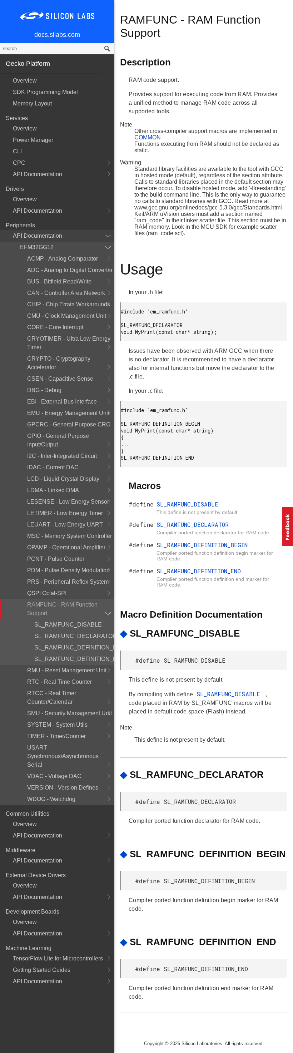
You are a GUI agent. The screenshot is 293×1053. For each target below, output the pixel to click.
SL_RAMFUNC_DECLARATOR (74, 636)
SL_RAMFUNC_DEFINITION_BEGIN (74, 647)
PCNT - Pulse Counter (55, 559)
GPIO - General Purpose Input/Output (58, 440)
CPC (19, 163)
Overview (25, 81)
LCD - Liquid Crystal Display (63, 479)
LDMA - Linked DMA (53, 490)
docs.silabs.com (57, 34)
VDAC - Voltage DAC (54, 776)
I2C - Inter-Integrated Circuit (62, 456)
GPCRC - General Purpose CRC (68, 424)
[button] (287, 526)
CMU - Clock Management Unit (66, 316)
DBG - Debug (44, 390)
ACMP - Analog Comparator (62, 259)
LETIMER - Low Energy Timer (65, 513)
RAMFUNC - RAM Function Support (62, 609)
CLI (17, 151)
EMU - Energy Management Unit (68, 413)
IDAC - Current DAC (53, 467)
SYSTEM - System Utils (57, 725)
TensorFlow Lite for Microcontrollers (58, 958)
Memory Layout (32, 103)
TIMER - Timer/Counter (56, 736)
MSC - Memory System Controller (69, 536)
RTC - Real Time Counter (59, 682)
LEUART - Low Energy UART (65, 524)
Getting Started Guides (41, 970)
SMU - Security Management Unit (69, 713)
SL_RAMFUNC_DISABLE (68, 625)
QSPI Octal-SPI (46, 593)
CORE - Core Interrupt (55, 327)
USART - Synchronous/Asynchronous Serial (63, 756)
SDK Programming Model (45, 92)
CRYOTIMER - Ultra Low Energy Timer (68, 343)
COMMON (148, 137)
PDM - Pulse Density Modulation (68, 570)
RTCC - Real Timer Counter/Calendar (51, 697)
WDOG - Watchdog (51, 799)
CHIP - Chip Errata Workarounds (68, 304)
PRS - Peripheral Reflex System (68, 582)
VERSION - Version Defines (62, 788)
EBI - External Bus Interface (62, 402)
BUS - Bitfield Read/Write (59, 281)
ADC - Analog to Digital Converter (70, 270)
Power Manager (33, 140)
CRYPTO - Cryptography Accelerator (58, 363)
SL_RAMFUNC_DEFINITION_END (74, 659)
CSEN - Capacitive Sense (60, 379)
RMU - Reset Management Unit (66, 670)
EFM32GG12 (37, 247)
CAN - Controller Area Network (66, 293)
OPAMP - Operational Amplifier (66, 547)
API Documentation (37, 174)
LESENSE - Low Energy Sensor (68, 502)
